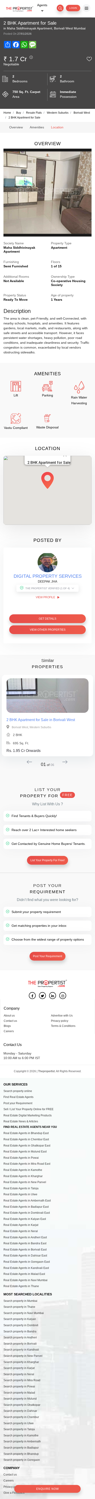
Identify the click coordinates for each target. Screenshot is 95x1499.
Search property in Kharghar (21, 1362)
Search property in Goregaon (21, 1459)
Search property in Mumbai (20, 1301)
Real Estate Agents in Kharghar (23, 1176)
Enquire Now (47, 1488)
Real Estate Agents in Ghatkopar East (26, 1145)
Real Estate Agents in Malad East (24, 1274)
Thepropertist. (46, 1071)
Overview (16, 127)
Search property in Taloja (19, 1429)
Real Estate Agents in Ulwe (20, 1194)
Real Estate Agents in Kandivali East (26, 1268)
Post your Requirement (17, 1103)
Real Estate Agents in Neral (20, 1231)
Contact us (10, 1020)
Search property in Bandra (19, 1331)
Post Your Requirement (47, 956)
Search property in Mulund (20, 1398)
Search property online (17, 1091)
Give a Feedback (14, 1492)
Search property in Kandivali (21, 1349)
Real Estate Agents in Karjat (20, 1225)
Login (73, 8)
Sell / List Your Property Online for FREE (28, 1109)
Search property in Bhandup (21, 1454)
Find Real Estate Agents (18, 1097)
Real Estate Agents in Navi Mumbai (25, 1280)
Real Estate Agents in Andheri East (25, 1237)
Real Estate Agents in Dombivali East (26, 1212)
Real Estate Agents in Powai (21, 1157)
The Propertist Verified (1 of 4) (48, 588)
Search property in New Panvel (22, 1355)
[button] (47, 478)
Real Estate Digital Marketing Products (27, 1115)
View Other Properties (47, 629)
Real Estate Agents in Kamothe (22, 1170)
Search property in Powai (19, 1386)
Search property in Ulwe (18, 1423)
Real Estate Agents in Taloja (21, 1188)
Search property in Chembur (21, 1417)
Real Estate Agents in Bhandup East (26, 1133)
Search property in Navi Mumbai (23, 1313)
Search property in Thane (19, 1306)
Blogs (7, 1026)
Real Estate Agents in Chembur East (26, 1139)
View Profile (46, 597)
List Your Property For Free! (47, 860)
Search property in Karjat (19, 1368)
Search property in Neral (18, 1374)
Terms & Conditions (63, 1026)
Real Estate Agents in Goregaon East (26, 1261)
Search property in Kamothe (21, 1435)
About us (9, 1015)
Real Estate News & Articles (20, 1121)
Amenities (37, 127)
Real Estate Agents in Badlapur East (26, 1206)
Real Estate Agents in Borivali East (25, 1249)
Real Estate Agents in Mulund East (25, 1151)
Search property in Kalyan (19, 1319)
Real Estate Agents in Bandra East (24, 1243)
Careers (9, 1031)
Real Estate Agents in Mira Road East (26, 1163)
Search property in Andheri (20, 1337)
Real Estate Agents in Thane (21, 1286)
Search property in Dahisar (20, 1410)
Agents (42, 5)
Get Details (47, 618)
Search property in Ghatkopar (21, 1405)
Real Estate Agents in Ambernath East (27, 1200)
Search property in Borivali (20, 1343)
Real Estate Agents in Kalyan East (24, 1219)
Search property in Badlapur (21, 1447)
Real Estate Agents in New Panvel (24, 1182)
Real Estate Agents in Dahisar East (25, 1255)
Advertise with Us (62, 1015)
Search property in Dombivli (20, 1325)
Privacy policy (59, 1020)
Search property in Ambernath (22, 1441)
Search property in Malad (19, 1392)
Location (57, 127)
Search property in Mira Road (21, 1380)
